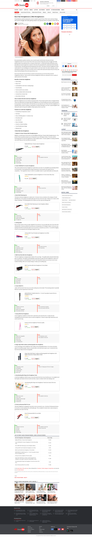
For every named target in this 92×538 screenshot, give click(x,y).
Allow (53, 5)
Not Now (48, 5)
